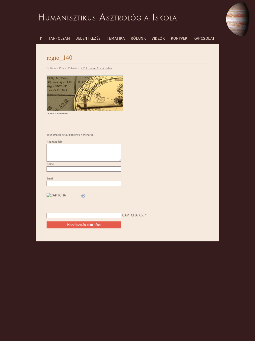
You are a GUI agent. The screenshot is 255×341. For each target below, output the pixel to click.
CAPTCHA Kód (133, 215)
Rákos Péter (58, 68)
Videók (158, 38)
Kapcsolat (204, 38)
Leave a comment (57, 113)
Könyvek (179, 38)
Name (50, 164)
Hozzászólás (55, 141)
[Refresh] (83, 196)
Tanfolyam (59, 38)
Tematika (116, 38)
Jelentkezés (88, 38)
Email (50, 178)
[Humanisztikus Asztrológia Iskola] (106, 13)
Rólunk (138, 38)
